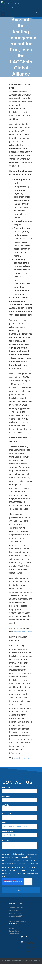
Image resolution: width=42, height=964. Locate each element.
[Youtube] (26, 936)
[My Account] (37, 13)
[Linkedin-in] (22, 936)
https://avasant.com (23, 632)
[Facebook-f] (31, 936)
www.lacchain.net (22, 758)
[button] (3, 14)
